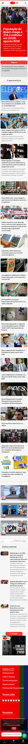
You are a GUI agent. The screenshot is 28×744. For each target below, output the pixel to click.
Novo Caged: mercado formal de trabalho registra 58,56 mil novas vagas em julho (14, 132)
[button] (3, 3)
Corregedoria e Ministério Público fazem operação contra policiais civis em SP (14, 277)
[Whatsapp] (6, 700)
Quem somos (8, 684)
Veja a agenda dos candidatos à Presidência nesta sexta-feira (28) (13, 352)
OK (14, 728)
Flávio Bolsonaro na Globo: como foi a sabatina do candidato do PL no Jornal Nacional (14, 104)
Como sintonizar (10, 681)
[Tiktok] (16, 700)
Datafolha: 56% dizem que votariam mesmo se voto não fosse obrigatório (12, 253)
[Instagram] (8, 700)
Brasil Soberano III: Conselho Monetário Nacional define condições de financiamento (12, 401)
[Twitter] (11, 700)
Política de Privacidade (13, 688)
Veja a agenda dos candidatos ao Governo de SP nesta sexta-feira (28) (14, 377)
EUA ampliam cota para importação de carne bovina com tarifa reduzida (14, 301)
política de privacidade (13, 725)
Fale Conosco (8, 677)
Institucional (8, 673)
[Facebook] (13, 700)
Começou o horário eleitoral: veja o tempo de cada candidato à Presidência (14, 474)
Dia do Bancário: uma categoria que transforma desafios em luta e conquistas (14, 200)
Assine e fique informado (13, 719)
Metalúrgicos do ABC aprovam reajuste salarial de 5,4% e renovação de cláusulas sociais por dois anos (18, 557)
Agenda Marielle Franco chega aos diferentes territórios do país (18, 584)
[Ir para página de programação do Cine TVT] (14, 542)
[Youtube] (3, 700)
